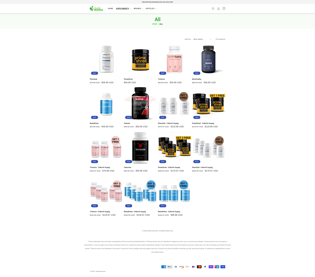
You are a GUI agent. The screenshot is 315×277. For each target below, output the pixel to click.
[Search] (213, 8)
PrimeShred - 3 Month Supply (203, 123)
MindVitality (196, 79)
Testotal (127, 123)
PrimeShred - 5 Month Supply (169, 167)
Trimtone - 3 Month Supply (100, 167)
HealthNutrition (101, 271)
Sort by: (188, 39)
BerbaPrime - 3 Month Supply (169, 212)
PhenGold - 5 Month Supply (202, 167)
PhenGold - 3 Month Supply (168, 123)
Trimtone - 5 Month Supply (100, 212)
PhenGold (93, 79)
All (161, 24)
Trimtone (161, 79)
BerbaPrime (94, 123)
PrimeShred (128, 79)
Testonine (127, 167)
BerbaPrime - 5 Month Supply (135, 212)
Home (154, 24)
